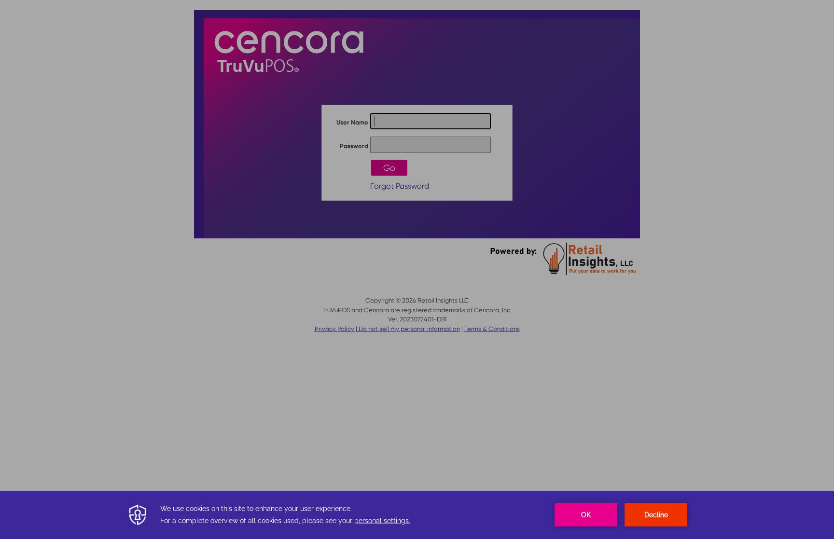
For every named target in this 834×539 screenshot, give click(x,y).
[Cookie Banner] (417, 515)
